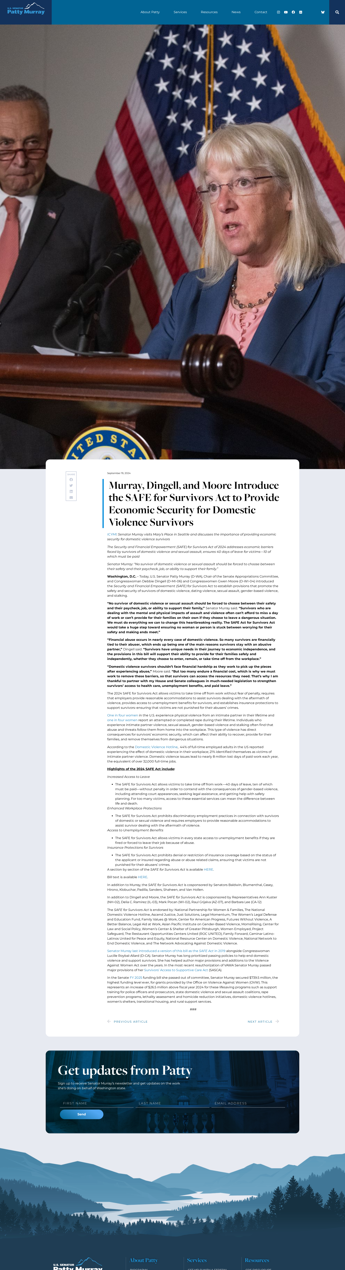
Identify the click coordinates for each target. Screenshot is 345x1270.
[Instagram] (278, 12)
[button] (337, 12)
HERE (208, 869)
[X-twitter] (308, 12)
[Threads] (315, 12)
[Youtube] (286, 12)
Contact (261, 12)
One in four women (122, 715)
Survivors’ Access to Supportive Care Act (176, 970)
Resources (209, 12)
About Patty (150, 12)
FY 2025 (136, 978)
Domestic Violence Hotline (156, 747)
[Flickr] (300, 12)
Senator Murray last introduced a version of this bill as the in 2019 (166, 951)
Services (180, 12)
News (236, 12)
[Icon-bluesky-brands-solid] (323, 12)
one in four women (122, 720)
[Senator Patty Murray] (26, 18)
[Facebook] (293, 12)
